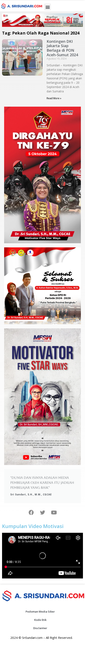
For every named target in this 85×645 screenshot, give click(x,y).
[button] (47, 7)
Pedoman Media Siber (40, 611)
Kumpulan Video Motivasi (33, 526)
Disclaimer (40, 628)
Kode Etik (40, 620)
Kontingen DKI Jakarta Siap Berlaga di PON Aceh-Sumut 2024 (62, 48)
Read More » (54, 98)
